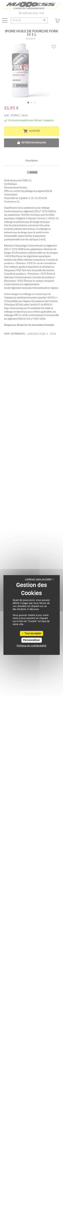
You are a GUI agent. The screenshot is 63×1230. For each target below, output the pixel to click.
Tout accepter (32, 633)
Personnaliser (31, 640)
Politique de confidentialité (31, 645)
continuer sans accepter (38, 579)
